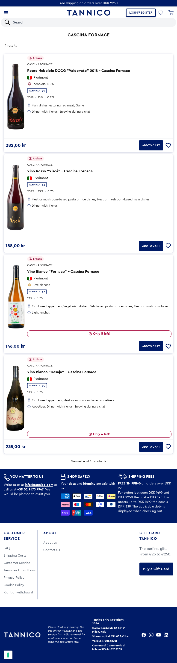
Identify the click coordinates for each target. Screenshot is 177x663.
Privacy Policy (14, 577)
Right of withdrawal (18, 592)
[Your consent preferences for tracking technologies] (8, 655)
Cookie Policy (14, 585)
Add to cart (151, 145)
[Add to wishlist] (168, 145)
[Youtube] (158, 635)
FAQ (7, 548)
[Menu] (6, 13)
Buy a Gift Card (156, 569)
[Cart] (171, 13)
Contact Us (51, 550)
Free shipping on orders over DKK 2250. (89, 3)
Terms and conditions (19, 570)
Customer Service (14, 535)
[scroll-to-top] (167, 640)
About (49, 533)
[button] (166, 22)
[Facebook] (144, 635)
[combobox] (84, 22)
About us (50, 542)
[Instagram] (151, 635)
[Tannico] (88, 13)
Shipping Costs (15, 555)
